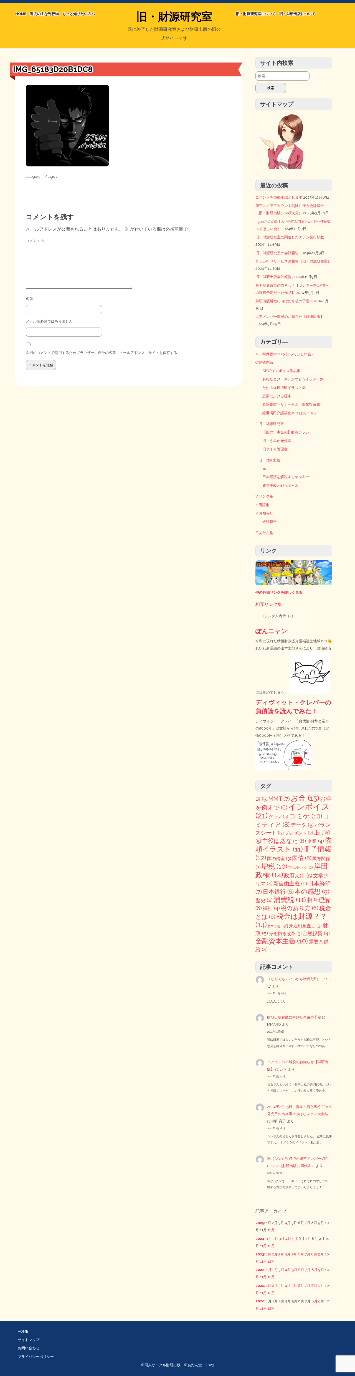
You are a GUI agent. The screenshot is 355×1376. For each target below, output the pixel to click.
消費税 (289, 900)
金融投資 (316, 933)
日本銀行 (278, 891)
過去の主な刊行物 (44, 14)
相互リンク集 (268, 604)
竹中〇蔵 (275, 926)
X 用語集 (262, 505)
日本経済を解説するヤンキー (285, 477)
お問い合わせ (28, 1348)
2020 (259, 1301)
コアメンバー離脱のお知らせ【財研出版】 (289, 316)
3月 (281, 1223)
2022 (259, 1270)
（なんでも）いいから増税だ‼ (291, 979)
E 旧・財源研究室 (269, 424)
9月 (321, 1254)
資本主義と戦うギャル (280, 485)
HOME (20, 14)
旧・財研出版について (297, 14)
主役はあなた (284, 841)
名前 (29, 299)
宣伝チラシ (300, 867)
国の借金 (279, 858)
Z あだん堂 (264, 533)
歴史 (264, 900)
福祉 (271, 908)
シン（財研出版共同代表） (293, 1166)
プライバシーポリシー (36, 1357)
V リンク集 (264, 496)
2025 (259, 1223)
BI (261, 799)
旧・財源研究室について (256, 14)
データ (302, 825)
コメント (35, 241)
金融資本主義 (281, 941)
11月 (263, 1246)
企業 (315, 841)
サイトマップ (28, 1340)
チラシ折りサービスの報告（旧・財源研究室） (293, 261)
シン (283, 1069)
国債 (301, 858)
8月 (314, 1254)
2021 (259, 1285)
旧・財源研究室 (174, 16)
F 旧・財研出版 (267, 460)
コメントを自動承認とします (278, 197)
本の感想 (312, 891)
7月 (307, 1254)
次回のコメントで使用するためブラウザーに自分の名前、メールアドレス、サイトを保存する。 (103, 353)
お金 (305, 798)
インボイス (292, 811)
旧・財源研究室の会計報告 (277, 253)
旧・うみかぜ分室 (276, 441)
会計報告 (269, 522)
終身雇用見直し (303, 925)
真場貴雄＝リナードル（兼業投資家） (293, 404)
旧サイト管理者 (275, 449)
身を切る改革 (285, 933)
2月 (275, 1239)
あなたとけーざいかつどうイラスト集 (293, 379)
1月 (269, 1239)
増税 (274, 866)
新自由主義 (290, 883)
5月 (295, 1239)
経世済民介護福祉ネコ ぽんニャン (289, 413)
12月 (271, 1230)
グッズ (278, 817)
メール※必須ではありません (49, 321)
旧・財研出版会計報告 (273, 277)
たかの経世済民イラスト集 (284, 388)
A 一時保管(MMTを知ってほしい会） (285, 354)
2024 (260, 1239)
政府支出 (298, 875)
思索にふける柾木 (276, 396)
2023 (259, 1254)
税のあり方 (299, 908)
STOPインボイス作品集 (281, 371)
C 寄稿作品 (264, 362)
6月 (301, 1254)
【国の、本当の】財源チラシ (285, 432)
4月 (288, 1239)
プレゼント (299, 833)
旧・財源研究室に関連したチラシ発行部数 (289, 237)
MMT (279, 798)
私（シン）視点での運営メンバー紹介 (297, 1159)
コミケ (305, 816)
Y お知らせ (264, 513)
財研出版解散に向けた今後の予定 (282, 301)
